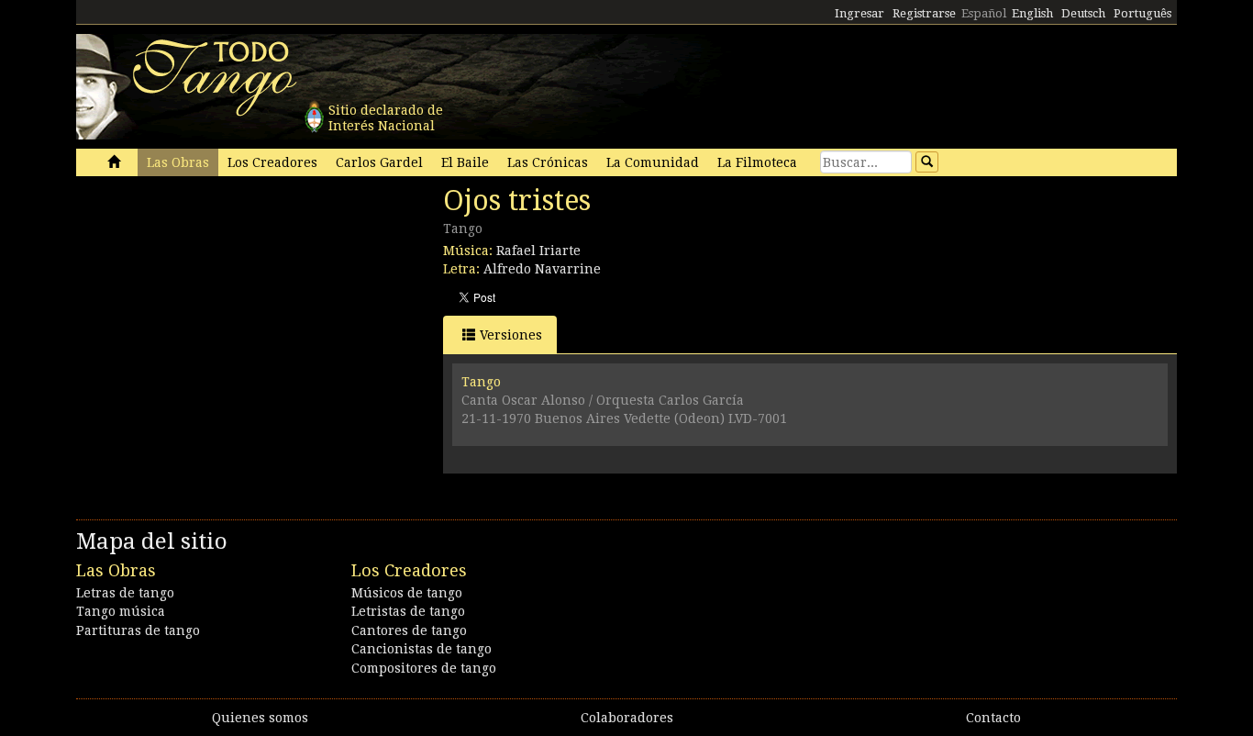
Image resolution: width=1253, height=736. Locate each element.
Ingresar (859, 13)
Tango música (120, 611)
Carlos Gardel (379, 162)
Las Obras (178, 162)
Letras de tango (125, 592)
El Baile (465, 162)
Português (1142, 13)
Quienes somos (260, 717)
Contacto (993, 717)
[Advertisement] (213, 310)
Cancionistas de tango (421, 648)
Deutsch (1083, 13)
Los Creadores (272, 162)
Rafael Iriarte (538, 250)
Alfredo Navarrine (542, 269)
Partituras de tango (138, 630)
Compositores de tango (423, 668)
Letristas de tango (408, 611)
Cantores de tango (409, 630)
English (1032, 13)
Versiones (511, 335)
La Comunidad (652, 162)
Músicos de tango (406, 592)
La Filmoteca (757, 162)
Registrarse (924, 13)
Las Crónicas (547, 162)
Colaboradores (627, 717)
